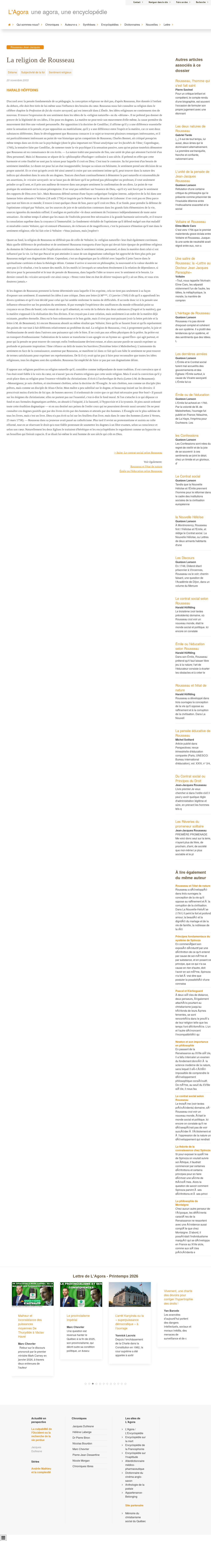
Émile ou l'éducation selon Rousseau (190, 646)
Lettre (167, 24)
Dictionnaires (132, 24)
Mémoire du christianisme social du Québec (135, 1517)
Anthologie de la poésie (134, 1486)
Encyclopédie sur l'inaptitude (135, 1455)
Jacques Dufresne (83, 1426)
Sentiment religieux (60, 72)
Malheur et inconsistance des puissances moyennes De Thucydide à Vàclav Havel (31, 1325)
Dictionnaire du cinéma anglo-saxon (134, 1477)
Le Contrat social (187, 476)
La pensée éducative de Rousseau (192, 733)
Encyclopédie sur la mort (135, 1439)
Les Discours (184, 557)
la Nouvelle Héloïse (189, 516)
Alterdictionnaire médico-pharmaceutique (134, 1465)
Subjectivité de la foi (33, 72)
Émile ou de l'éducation (192, 394)
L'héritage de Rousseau (192, 313)
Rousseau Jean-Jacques (25, 47)
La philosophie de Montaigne (186, 1203)
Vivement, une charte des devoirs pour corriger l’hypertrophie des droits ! (178, 1297)
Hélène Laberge (82, 1432)
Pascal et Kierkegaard (189, 991)
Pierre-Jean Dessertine (86, 1455)
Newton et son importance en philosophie (191, 1043)
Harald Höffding (22, 90)
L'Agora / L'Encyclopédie (134, 1431)
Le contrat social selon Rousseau (191, 600)
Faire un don (182, 2)
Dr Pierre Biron (81, 1437)
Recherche (201, 2)
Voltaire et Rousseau (190, 221)
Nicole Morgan (81, 1460)
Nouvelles (152, 24)
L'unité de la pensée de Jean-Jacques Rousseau (192, 176)
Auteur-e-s (71, 24)
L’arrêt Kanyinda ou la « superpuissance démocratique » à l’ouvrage (129, 1321)
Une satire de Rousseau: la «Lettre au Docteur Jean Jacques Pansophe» (193, 265)
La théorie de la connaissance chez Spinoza (193, 1148)
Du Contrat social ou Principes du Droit (190, 778)
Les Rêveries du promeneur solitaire (189, 823)
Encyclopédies (110, 24)
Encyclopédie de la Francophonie (135, 1447)
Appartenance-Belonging (134, 1494)
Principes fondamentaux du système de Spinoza (192, 938)
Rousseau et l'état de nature (190, 687)
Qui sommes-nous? (28, 24)
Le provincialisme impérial (78, 1317)
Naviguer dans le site (158, 2)
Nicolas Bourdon (82, 1443)
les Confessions (186, 435)
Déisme (12, 72)
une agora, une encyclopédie (69, 11)
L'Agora (18, 11)
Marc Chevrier (81, 1449)
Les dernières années (191, 353)
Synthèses (89, 24)
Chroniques (52, 24)
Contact (136, 2)
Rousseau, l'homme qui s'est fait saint (192, 83)
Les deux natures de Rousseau (190, 128)
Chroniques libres (83, 1466)
